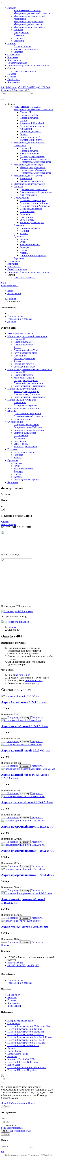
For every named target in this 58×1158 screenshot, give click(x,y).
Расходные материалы (31, 181)
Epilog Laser (13, 1064)
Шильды (18, 29)
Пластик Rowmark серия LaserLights (26, 1042)
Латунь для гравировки (32, 156)
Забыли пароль (15, 1127)
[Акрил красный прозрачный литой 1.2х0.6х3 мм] (28, 769)
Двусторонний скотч (31, 140)
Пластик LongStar (29, 115)
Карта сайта (13, 82)
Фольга (24, 134)
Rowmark (12, 1056)
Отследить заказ (22, 46)
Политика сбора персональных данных (28, 65)
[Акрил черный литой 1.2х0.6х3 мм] (21, 921)
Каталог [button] (11, 7)
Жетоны (24, 252)
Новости (12, 74)
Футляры (24, 247)
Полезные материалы (25, 71)
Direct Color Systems (17, 1053)
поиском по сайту (34, 680)
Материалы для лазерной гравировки (33, 13)
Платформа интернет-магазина (15, 1155)
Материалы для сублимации (28, 21)
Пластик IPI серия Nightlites (22, 1070)
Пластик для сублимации (33, 170)
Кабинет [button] (11, 43)
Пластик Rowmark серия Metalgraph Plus (28, 1026)
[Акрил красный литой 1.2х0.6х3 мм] (21, 744)
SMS (3, 1127)
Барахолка (19, 40)
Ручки (23, 241)
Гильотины (26, 214)
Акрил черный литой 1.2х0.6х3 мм (24, 926)
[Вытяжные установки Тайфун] (16, 601)
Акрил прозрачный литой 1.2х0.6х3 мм (27, 826)
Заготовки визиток (30, 244)
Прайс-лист (13, 79)
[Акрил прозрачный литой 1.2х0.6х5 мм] (23, 844)
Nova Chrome (14, 1051)
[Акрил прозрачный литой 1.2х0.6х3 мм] (23, 820)
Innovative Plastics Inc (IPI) (20, 1059)
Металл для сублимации (32, 167)
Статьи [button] (11, 68)
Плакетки (19, 35)
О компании (13, 54)
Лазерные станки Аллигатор (35, 206)
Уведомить (37, 717)
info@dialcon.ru (9, 87)
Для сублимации (28, 195)
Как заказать (14, 60)
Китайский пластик (30, 153)
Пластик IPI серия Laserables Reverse (26, 1067)
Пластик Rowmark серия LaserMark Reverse (30, 1037)
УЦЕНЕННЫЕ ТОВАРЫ (27, 10)
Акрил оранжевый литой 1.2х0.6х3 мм (27, 802)
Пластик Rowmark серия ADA (23, 1045)
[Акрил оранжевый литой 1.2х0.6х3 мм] (23, 796)
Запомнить (10, 1125)
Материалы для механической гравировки (29, 369)
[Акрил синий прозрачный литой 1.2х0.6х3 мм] (26, 893)
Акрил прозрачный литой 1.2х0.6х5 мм (27, 850)
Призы (23, 250)
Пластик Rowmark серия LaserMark (26, 1040)
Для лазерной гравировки (33, 189)
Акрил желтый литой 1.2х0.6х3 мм (24, 726)
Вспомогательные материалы (35, 162)
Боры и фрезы (27, 219)
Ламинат (24, 230)
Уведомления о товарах (26, 49)
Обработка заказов (17, 63)
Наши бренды (8, 524)
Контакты (12, 57)
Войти (5, 1131)
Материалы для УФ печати (28, 24)
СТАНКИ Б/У (27, 211)
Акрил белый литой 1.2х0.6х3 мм (23, 702)
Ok (2, 1152)
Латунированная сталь (32, 126)
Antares (11, 1048)
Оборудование (21, 32)
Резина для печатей (30, 137)
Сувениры (19, 38)
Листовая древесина (30, 131)
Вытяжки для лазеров (31, 208)
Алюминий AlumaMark (32, 123)
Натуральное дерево (30, 228)
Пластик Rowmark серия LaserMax (25, 1034)
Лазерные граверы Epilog (33, 200)
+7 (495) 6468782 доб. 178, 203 (34, 87)
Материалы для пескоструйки (29, 27)
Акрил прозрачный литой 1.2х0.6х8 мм (27, 875)
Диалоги (18, 52)
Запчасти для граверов (32, 222)
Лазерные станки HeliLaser (34, 203)
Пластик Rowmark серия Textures (24, 1029)
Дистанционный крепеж (33, 255)
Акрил (23, 120)
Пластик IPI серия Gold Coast (22, 1062)
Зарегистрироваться (20, 1130)
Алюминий (26, 128)
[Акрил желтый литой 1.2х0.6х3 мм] (21, 720)
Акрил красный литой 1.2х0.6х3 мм (25, 750)
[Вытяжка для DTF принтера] (17, 611)
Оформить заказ (9, 285)
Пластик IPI (26, 112)
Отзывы (11, 76)
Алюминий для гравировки (34, 159)
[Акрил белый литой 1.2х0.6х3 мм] (20, 696)
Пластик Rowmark (29, 117)
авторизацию (23, 675)
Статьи (5, 521)
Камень (24, 233)
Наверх (5, 945)
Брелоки (24, 239)
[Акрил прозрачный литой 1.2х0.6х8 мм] (23, 869)
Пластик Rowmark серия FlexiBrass (25, 1031)
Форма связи (14, 1005)
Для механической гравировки (36, 192)
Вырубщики (26, 217)
